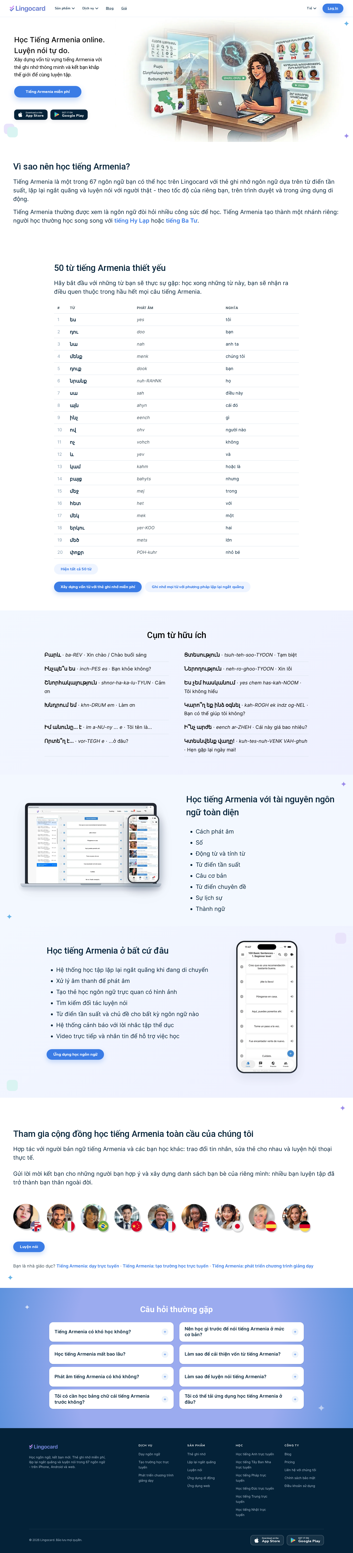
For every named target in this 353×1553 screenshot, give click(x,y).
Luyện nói (29, 1246)
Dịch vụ (88, 8)
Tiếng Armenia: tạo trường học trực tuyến (165, 1265)
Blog (110, 8)
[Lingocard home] (28, 8)
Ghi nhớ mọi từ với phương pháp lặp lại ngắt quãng (198, 587)
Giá (124, 8)
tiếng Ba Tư (181, 220)
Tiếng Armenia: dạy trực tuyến (87, 1265)
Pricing (290, 1462)
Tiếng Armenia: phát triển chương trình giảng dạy (262, 1265)
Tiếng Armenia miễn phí (48, 91)
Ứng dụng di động (201, 1478)
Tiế (309, 8)
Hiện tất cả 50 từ (76, 569)
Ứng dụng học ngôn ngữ (75, 1054)
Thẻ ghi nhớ (196, 1454)
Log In (333, 8)
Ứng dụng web (198, 1486)
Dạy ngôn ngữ (149, 1454)
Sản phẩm (62, 8)
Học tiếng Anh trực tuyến (255, 1454)
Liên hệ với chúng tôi (300, 1470)
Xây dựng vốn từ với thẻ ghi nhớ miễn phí (98, 587)
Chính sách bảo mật (300, 1478)
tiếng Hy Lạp (131, 220)
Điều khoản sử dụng (300, 1486)
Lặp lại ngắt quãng (201, 1462)
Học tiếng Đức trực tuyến (255, 1488)
